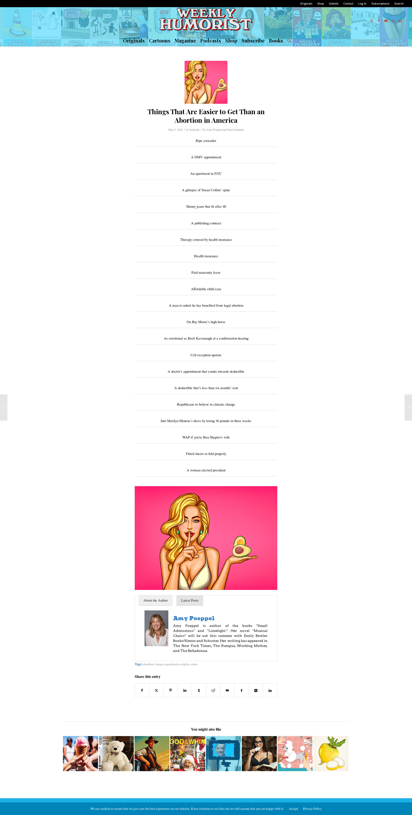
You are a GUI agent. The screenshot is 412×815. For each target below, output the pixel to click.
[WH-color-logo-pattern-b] (206, 21)
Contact (348, 3)
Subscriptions (380, 3)
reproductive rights (177, 664)
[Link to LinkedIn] (400, 20)
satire (194, 664)
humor (159, 664)
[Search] (288, 40)
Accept (293, 808)
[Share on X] (156, 690)
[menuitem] (306, 3)
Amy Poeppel (214, 129)
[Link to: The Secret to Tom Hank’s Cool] (223, 753)
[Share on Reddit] (213, 690)
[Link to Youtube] (385, 20)
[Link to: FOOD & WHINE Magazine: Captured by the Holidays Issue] (187, 753)
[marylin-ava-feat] (206, 82)
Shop (320, 3)
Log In (362, 3)
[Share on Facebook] (142, 690)
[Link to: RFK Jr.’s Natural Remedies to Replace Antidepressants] (259, 753)
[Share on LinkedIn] (185, 690)
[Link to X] (371, 20)
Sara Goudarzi (235, 129)
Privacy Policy (312, 808)
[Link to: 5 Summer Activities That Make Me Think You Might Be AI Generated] (80, 753)
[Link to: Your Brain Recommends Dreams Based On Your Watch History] (295, 753)
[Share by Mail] (228, 690)
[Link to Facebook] (378, 20)
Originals (306, 3)
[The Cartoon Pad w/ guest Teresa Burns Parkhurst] (408, 407)
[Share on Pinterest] (171, 690)
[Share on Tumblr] (199, 690)
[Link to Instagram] (393, 20)
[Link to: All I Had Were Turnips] (330, 753)
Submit (333, 3)
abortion (148, 664)
